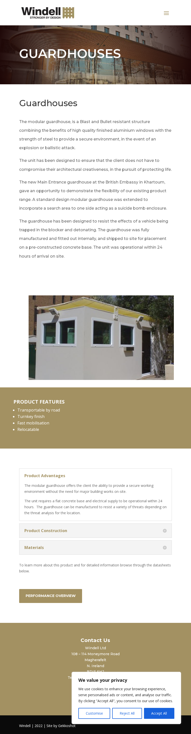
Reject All (127, 713)
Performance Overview (51, 596)
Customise (94, 713)
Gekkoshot (67, 725)
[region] (126, 698)
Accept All (159, 713)
